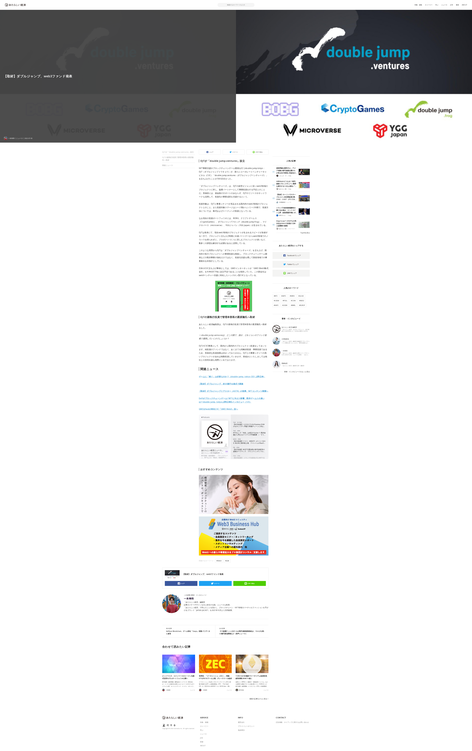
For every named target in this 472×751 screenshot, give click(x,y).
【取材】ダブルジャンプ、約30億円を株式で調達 (221, 383)
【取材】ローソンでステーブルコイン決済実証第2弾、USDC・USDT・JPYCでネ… (286, 196)
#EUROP (302, 305)
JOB (451, 5)
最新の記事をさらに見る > (259, 699)
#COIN (293, 301)
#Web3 (218, 561)
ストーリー (428, 5)
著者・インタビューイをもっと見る (297, 372)
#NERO (292, 296)
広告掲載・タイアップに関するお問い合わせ (292, 722)
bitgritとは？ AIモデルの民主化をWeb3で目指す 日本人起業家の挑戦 (286, 223)
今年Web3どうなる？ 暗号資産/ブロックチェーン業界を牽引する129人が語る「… (286, 183)
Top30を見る (305, 233)
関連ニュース (167, 165)
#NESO (301, 301)
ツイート (235, 152)
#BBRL (293, 305)
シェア (211, 152)
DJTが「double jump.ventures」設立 (178, 152)
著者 (457, 5)
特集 (290, 175)
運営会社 (241, 722)
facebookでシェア (294, 255)
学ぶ (436, 5)
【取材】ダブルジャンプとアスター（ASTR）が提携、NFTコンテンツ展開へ (233, 391)
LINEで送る (259, 152)
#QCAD (301, 296)
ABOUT (464, 5)
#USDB (284, 305)
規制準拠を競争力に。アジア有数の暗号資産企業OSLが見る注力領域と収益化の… (286, 170)
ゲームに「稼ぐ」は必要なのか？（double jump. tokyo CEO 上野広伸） (232, 376)
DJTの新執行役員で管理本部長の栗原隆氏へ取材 (178, 158)
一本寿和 (189, 598)
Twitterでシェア (293, 264)
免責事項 (241, 730)
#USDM (276, 301)
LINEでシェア (292, 273)
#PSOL (285, 301)
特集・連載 (418, 5)
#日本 (227, 561)
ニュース (444, 5)
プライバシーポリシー (246, 726)
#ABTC (283, 296)
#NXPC (276, 305)
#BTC (276, 296)
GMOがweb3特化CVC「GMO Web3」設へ (218, 409)
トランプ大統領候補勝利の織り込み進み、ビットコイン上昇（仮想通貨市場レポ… (286, 210)
